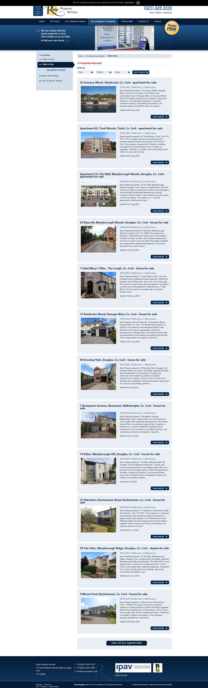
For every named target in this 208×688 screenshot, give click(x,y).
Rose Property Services (56, 8)
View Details (160, 117)
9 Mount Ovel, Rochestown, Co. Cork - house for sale (113, 594)
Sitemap (39, 685)
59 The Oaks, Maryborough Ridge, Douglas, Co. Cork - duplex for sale (124, 548)
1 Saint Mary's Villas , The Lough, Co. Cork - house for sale (117, 268)
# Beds (100, 72)
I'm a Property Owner (75, 22)
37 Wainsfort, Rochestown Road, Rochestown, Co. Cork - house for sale (122, 501)
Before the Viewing (50, 76)
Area (117, 72)
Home (42, 22)
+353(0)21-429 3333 (85, 665)
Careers (157, 22)
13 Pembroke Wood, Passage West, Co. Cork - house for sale (118, 314)
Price (81, 72)
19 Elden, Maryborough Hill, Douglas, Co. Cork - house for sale (120, 454)
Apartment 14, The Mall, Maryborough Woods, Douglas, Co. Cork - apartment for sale (122, 175)
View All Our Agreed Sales (126, 643)
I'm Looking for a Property (103, 22)
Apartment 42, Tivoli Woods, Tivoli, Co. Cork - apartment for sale (121, 128)
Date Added (139, 72)
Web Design (154, 685)
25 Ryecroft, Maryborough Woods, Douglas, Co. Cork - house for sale (124, 222)
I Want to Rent (48, 59)
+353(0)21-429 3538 (85, 668)
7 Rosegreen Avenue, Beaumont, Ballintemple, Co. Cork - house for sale (123, 407)
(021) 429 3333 (158, 8)
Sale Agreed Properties (56, 70)
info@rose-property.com (86, 671)
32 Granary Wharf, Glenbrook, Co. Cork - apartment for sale (118, 82)
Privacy (43, 687)
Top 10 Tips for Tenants (52, 81)
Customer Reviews (115, 685)
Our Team (54, 22)
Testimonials (127, 22)
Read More (129, 3)
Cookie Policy (53, 687)
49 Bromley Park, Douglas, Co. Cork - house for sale (113, 360)
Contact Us (143, 22)
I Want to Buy (48, 64)
